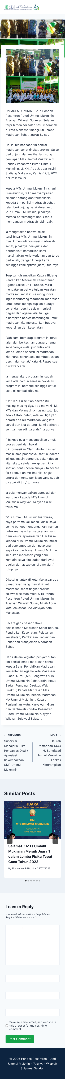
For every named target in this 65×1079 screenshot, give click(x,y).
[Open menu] (57, 7)
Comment (15, 928)
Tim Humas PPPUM (23, 868)
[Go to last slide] (9, 839)
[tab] (26, 880)
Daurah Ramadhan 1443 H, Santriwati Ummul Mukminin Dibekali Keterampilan (49, 750)
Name (11, 978)
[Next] (55, 839)
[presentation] (32, 820)
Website (12, 1012)
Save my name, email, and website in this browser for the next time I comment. (32, 1025)
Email (11, 995)
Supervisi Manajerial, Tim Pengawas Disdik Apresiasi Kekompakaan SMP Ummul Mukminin (16, 752)
